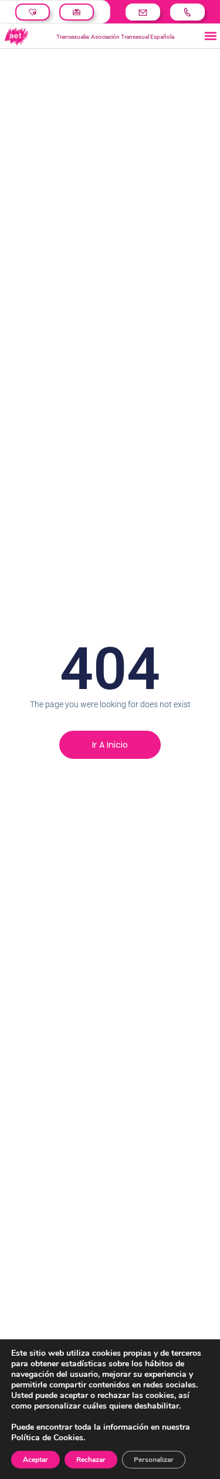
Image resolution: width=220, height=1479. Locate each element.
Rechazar (91, 1459)
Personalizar (154, 1459)
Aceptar (35, 1459)
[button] (210, 36)
